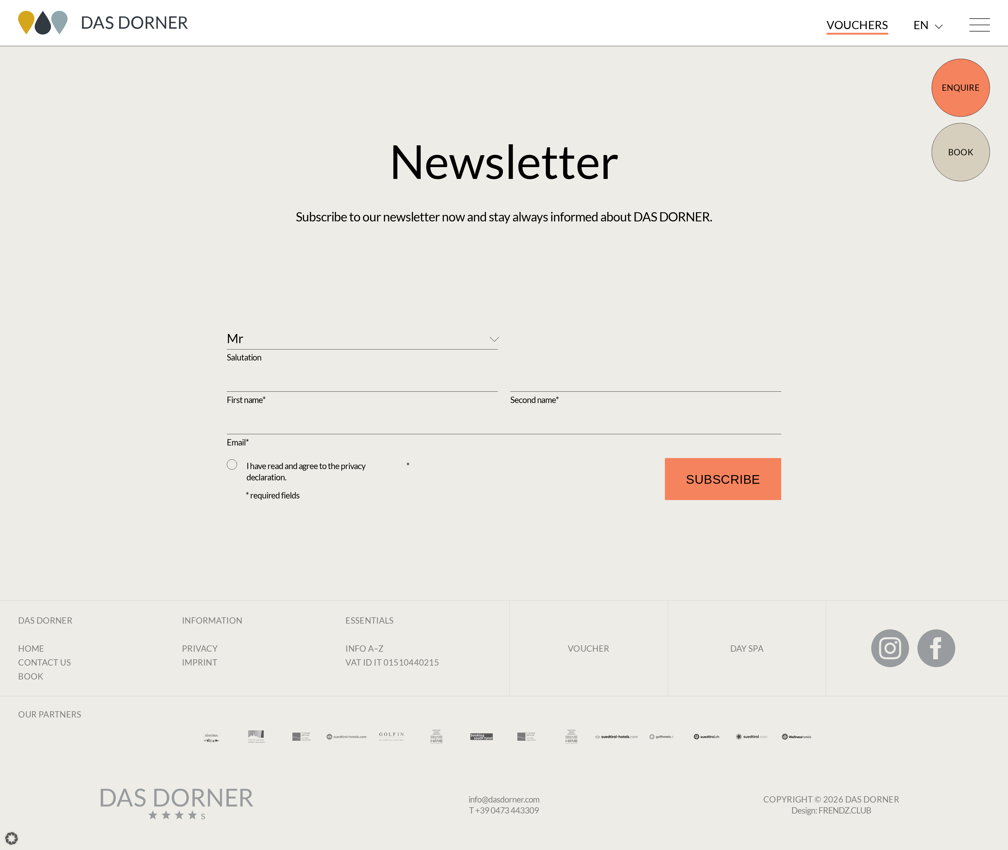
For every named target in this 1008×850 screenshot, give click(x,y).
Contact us (44, 662)
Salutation (244, 357)
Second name (533, 400)
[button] (11, 838)
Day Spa (747, 648)
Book (960, 152)
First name (244, 400)
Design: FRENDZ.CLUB (831, 810)
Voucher (588, 648)
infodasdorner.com (504, 799)
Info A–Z (364, 648)
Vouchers (857, 24)
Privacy (200, 648)
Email (236, 442)
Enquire (961, 87)
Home (31, 648)
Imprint (199, 662)
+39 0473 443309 (507, 810)
